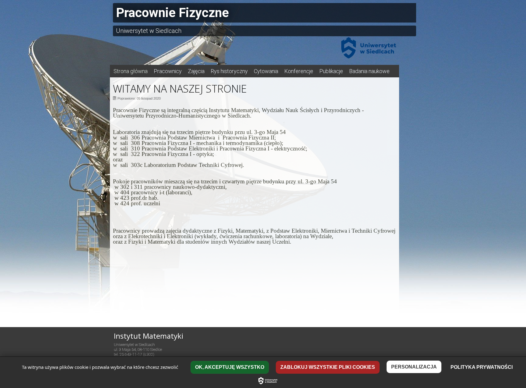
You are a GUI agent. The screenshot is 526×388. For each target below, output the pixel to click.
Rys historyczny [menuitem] (229, 71)
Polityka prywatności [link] (482, 367)
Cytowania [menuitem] (266, 71)
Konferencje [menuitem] (298, 71)
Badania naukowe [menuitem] (369, 71)
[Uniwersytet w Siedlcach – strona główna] (267, 380)
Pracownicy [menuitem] (168, 71)
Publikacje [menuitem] (331, 71)
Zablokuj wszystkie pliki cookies (327, 367)
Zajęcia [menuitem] (196, 71)
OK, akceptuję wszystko (229, 367)
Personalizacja (414, 366)
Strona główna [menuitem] (131, 71)
